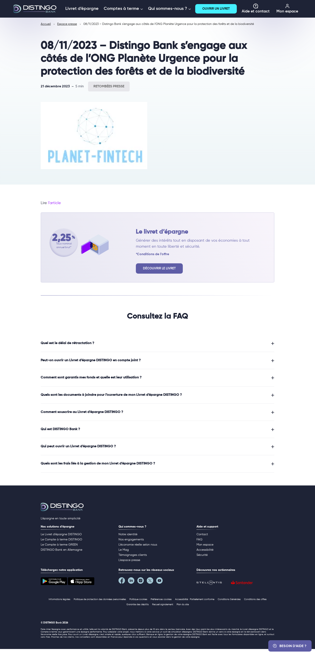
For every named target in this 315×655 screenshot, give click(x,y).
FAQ (199, 539)
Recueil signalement (162, 604)
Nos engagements (131, 539)
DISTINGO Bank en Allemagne (61, 549)
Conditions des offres (255, 599)
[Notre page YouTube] (161, 581)
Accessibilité (204, 549)
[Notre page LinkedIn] (132, 581)
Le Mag (123, 549)
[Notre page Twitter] (151, 581)
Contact (202, 534)
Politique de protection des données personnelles (100, 599)
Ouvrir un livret (216, 8)
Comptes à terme (122, 9)
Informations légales (59, 599)
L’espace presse (129, 560)
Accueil (46, 24)
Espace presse (67, 24)
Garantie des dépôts (137, 604)
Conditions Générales (229, 599)
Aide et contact (256, 11)
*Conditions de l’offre (152, 254)
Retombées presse (108, 86)
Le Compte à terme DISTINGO (61, 539)
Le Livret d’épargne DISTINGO (61, 534)
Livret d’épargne (82, 9)
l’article (54, 203)
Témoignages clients (132, 554)
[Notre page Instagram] (142, 581)
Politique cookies (138, 599)
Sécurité (202, 554)
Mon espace (287, 11)
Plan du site (183, 604)
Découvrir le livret (159, 268)
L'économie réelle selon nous (137, 544)
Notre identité (127, 534)
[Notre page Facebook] (123, 581)
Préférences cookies (161, 599)
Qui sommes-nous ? (168, 9)
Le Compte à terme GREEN (59, 544)
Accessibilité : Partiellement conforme (194, 599)
